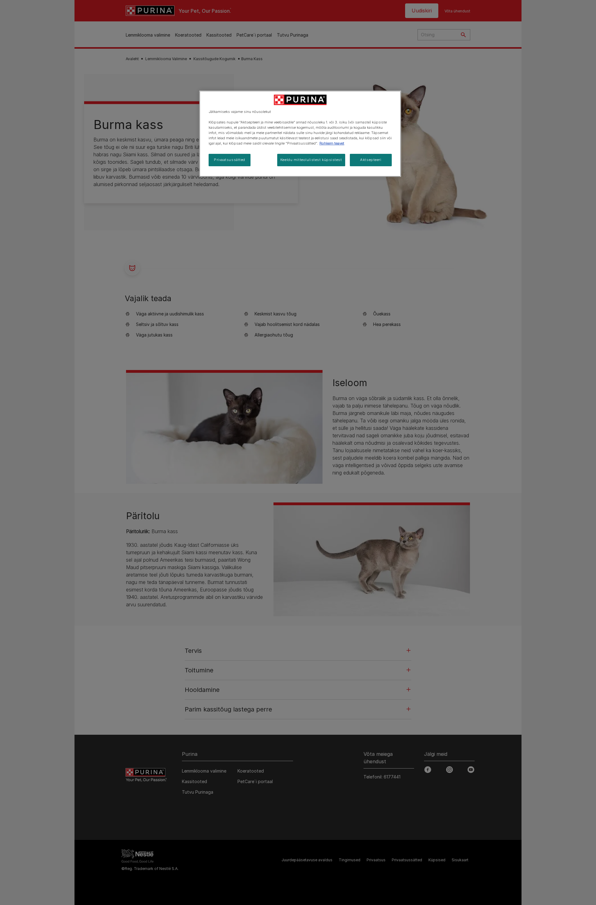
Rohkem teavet (331, 143)
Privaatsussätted (229, 160)
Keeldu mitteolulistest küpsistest (311, 160)
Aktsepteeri (370, 160)
